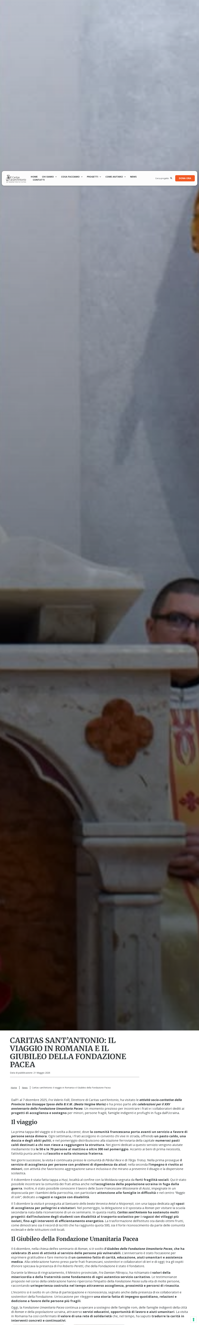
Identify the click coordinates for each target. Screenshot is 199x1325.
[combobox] (162, 178)
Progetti (92, 176)
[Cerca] (171, 178)
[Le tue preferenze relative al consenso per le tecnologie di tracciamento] (194, 1320)
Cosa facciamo (70, 176)
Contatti (39, 179)
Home (34, 176)
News (133, 176)
